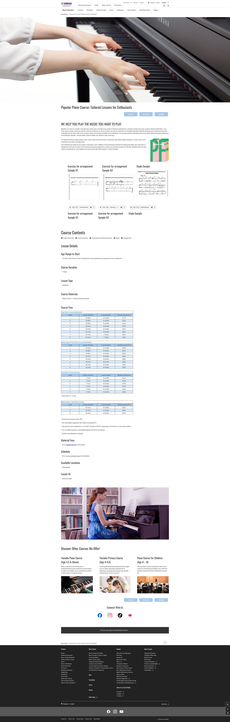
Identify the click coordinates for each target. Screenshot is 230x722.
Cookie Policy (88, 719)
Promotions (118, 5)
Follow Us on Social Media (123, 687)
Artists (90, 685)
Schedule (90, 10)
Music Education (68, 10)
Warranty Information (122, 676)
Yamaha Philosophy (149, 661)
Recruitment (147, 659)
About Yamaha (148, 649)
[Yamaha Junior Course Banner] (115, 584)
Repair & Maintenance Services (125, 672)
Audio (96, 5)
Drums (63, 661)
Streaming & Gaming (66, 678)
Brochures (119, 655)
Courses (80, 10)
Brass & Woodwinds (66, 664)
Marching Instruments (66, 670)
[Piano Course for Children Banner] (153, 584)
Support (142, 2)
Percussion (64, 668)
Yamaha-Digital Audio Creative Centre (126, 680)
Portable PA (64, 674)
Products (63, 649)
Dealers (136, 2)
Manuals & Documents (122, 666)
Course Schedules (93, 657)
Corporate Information (150, 653)
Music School (106, 5)
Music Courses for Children (96, 653)
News (90, 675)
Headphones (64, 672)
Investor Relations (149, 668)
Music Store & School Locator (124, 668)
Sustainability (147, 670)
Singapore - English (155, 2)
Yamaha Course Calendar (95, 664)
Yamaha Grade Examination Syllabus (98, 666)
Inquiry (156, 10)
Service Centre (120, 674)
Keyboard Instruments (67, 655)
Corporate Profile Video (150, 655)
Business (164, 2)
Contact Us (146, 114)
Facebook (119, 691)
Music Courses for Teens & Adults (98, 655)
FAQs (118, 661)
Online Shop (126, 2)
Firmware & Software (122, 664)
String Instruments (66, 666)
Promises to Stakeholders (151, 664)
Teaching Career (144, 10)
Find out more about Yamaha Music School (114, 630)
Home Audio (64, 676)
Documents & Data (121, 659)
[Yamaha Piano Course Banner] (77, 584)
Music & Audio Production (68, 657)
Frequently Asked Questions (96, 661)
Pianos (63, 653)
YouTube (119, 696)
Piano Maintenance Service (124, 670)
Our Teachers (131, 10)
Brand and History (149, 666)
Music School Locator (94, 659)
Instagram (119, 694)
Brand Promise (148, 657)
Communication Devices (67, 680)
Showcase (120, 10)
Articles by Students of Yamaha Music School (101, 668)
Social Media (97, 719)
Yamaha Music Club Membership (125, 683)
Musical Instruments (84, 5)
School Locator (101, 10)
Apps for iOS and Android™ (68, 683)
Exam (111, 10)
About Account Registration (124, 653)
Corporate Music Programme (96, 670)
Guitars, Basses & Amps (67, 659)
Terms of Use (71, 719)
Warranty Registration (122, 678)
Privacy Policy (79, 719)
